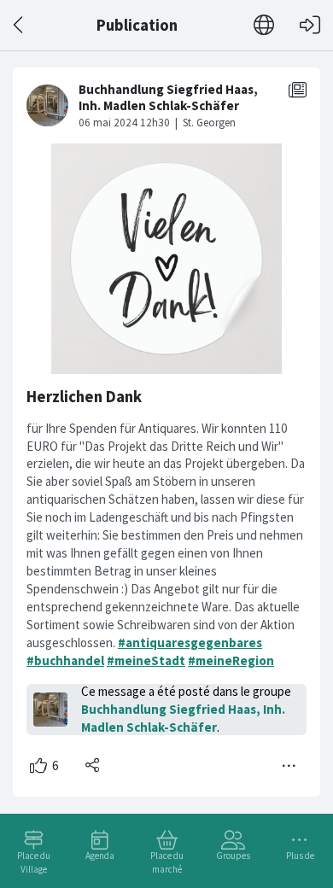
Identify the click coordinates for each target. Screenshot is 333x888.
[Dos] (19, 25)
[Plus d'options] (289, 766)
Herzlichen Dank (84, 396)
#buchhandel (65, 660)
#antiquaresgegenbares (190, 642)
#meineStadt (146, 660)
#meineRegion (231, 660)
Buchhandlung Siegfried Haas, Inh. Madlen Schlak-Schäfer (183, 718)
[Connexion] (309, 25)
